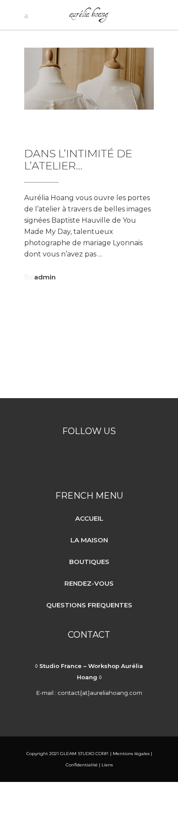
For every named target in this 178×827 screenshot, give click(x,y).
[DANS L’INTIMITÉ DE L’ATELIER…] (89, 79)
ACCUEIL (89, 518)
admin (45, 277)
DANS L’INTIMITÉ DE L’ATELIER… (78, 159)
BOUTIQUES (89, 562)
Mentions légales (130, 753)
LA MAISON (89, 540)
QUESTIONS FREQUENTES (89, 605)
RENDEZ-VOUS (89, 583)
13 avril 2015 (46, 124)
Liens (107, 765)
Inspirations (87, 135)
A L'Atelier (42, 135)
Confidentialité (82, 765)
